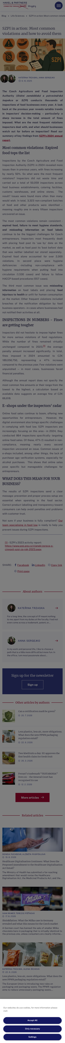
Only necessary (32, 1029)
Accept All (32, 1020)
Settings (32, 1037)
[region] (32, 1021)
